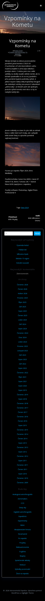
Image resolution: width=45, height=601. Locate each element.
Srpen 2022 (22, 368)
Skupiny (22, 556)
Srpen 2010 (22, 474)
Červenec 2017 (22, 408)
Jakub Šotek (19, 51)
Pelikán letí (23, 250)
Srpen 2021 (22, 381)
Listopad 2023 (22, 351)
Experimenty (22, 521)
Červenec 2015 (22, 430)
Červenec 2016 (22, 416)
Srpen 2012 (22, 452)
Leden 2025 (22, 320)
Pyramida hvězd (22, 245)
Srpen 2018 (22, 399)
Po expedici (22, 538)
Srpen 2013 (22, 443)
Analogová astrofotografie (22, 494)
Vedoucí (23, 565)
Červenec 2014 (22, 434)
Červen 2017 (22, 412)
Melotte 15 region (22, 258)
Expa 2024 (25, 207)
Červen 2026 (22, 289)
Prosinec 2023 (22, 346)
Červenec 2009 (22, 482)
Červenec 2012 (22, 456)
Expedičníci (22, 516)
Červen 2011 (22, 469)
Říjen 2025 (22, 302)
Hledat (37, 233)
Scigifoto (22, 551)
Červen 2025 (22, 315)
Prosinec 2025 (22, 298)
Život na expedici (22, 573)
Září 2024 (22, 324)
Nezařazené (22, 534)
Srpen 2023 (22, 359)
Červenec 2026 (22, 285)
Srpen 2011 (22, 460)
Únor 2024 (22, 337)
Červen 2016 (22, 421)
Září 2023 (22, 355)
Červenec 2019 (22, 394)
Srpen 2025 (22, 311)
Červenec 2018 (22, 403)
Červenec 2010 (22, 478)
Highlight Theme (27, 593)
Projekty (22, 543)
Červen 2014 (22, 438)
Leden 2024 (22, 342)
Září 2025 (22, 307)
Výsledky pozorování (22, 569)
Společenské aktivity (22, 560)
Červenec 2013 (22, 447)
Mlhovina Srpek (22, 254)
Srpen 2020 (22, 386)
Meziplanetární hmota (22, 529)
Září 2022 (22, 364)
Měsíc (22, 525)
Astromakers (22, 499)
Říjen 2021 (22, 377)
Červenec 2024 (22, 333)
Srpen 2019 (22, 390)
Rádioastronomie (22, 547)
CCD (22, 503)
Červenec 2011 (22, 465)
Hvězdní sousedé (22, 263)
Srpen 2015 (22, 425)
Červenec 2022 (22, 373)
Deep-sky (22, 507)
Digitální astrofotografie (17, 52)
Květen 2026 (22, 293)
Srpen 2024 (22, 329)
